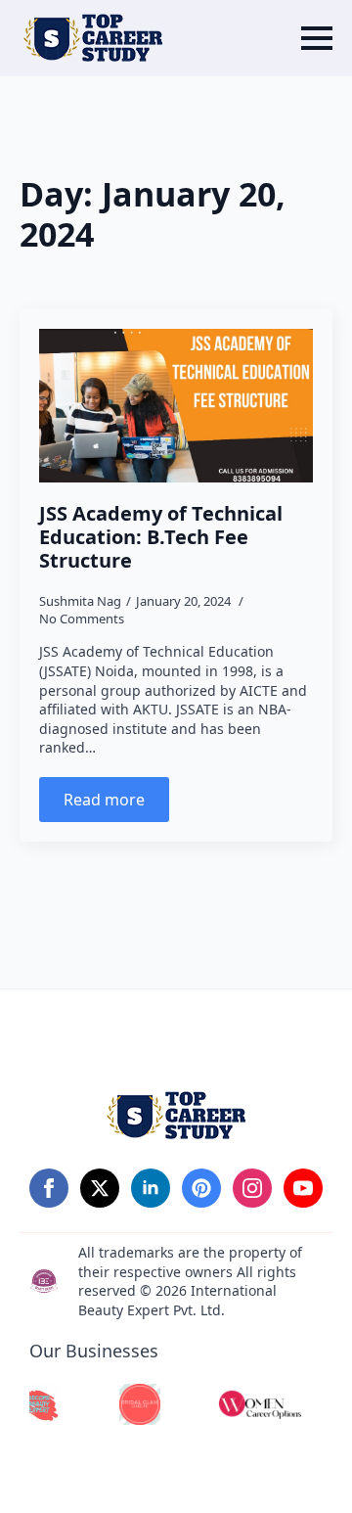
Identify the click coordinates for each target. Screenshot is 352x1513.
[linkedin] (150, 1188)
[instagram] (252, 1188)
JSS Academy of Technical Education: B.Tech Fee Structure (161, 537)
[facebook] (48, 1188)
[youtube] (303, 1188)
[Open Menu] (316, 38)
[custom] (201, 1188)
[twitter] (99, 1188)
